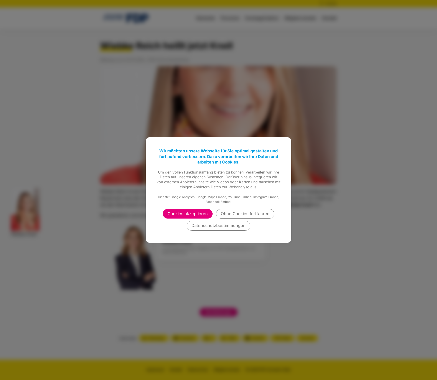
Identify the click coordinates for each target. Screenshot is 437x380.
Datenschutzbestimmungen (218, 225)
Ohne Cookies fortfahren (245, 213)
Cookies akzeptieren (188, 213)
